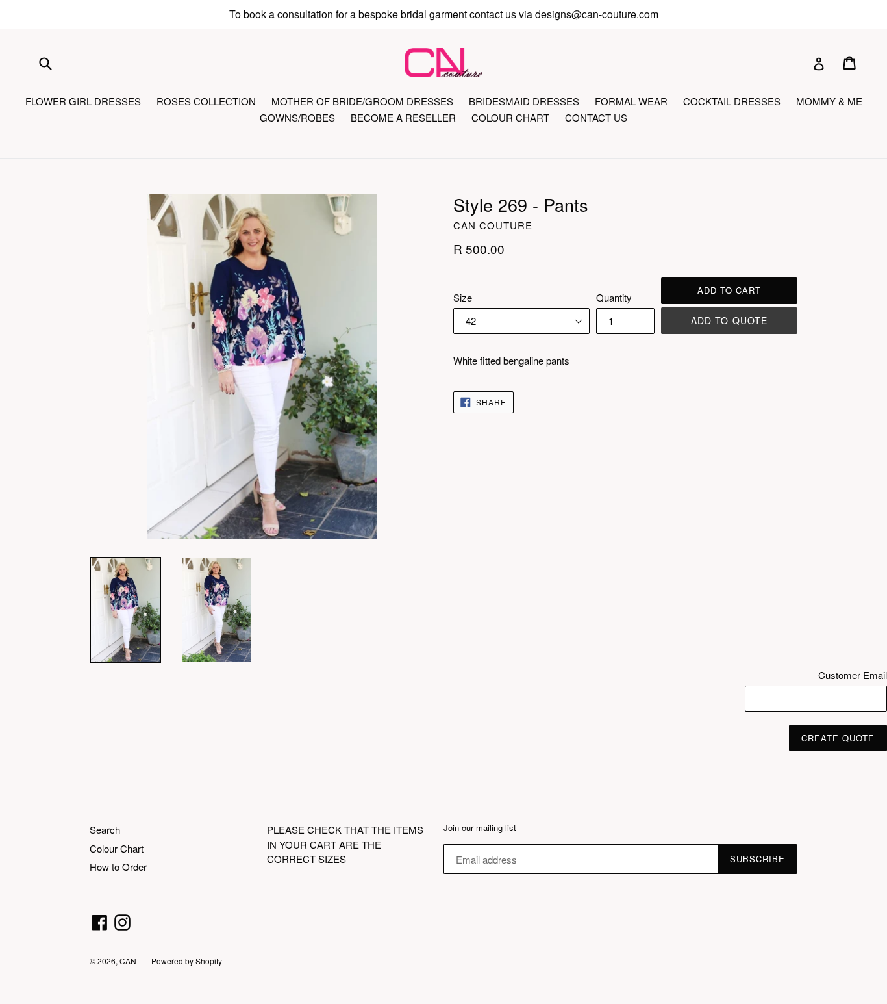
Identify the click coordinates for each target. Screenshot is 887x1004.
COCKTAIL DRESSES (732, 101)
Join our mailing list (479, 828)
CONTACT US (596, 117)
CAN (128, 960)
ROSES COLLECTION (206, 101)
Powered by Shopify (186, 960)
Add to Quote (729, 320)
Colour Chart (117, 848)
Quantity (614, 297)
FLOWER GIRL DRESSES (83, 101)
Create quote (838, 738)
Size (462, 297)
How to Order (118, 866)
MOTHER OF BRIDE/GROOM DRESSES (362, 101)
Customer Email (852, 675)
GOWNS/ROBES (297, 117)
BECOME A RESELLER (403, 117)
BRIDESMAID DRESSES (524, 101)
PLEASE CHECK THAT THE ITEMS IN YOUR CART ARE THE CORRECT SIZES (345, 844)
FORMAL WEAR (631, 101)
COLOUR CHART (510, 117)
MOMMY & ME (829, 101)
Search (105, 829)
